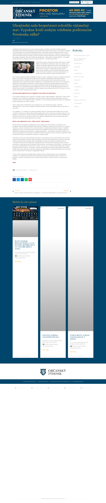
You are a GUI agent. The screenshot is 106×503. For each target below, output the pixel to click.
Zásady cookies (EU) (80, 100)
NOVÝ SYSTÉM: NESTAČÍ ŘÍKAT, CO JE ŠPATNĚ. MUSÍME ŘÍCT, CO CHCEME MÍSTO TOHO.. (25, 245)
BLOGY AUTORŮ (79, 77)
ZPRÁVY (76, 90)
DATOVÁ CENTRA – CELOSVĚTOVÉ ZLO (50, 336)
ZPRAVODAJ (78, 63)
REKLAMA (77, 67)
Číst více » (18, 261)
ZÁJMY (76, 83)
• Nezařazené (78, 86)
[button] (74, 2)
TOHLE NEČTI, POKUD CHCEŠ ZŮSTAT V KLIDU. (80, 337)
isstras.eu (19, 162)
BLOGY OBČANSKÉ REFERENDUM (80, 59)
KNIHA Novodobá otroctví (82, 55)
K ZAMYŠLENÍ (78, 73)
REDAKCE (77, 80)
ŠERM (76, 70)
